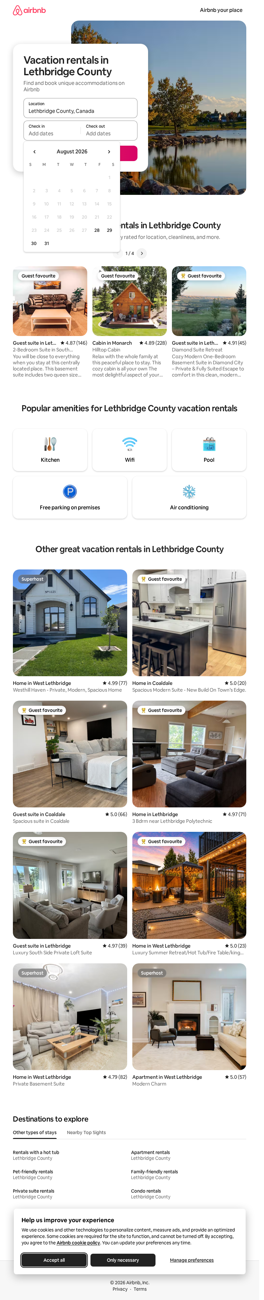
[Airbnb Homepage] (29, 10)
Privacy (120, 1289)
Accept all (54, 1260)
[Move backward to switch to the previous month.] (35, 152)
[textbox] (52, 133)
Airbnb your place (221, 10)
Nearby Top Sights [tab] (86, 1132)
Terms (140, 1289)
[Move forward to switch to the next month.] (109, 152)
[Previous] (118, 253)
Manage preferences (192, 1260)
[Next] (142, 253)
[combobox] (80, 111)
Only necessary (123, 1260)
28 (96, 230)
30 (34, 243)
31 (46, 243)
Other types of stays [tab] (35, 1132)
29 (109, 230)
